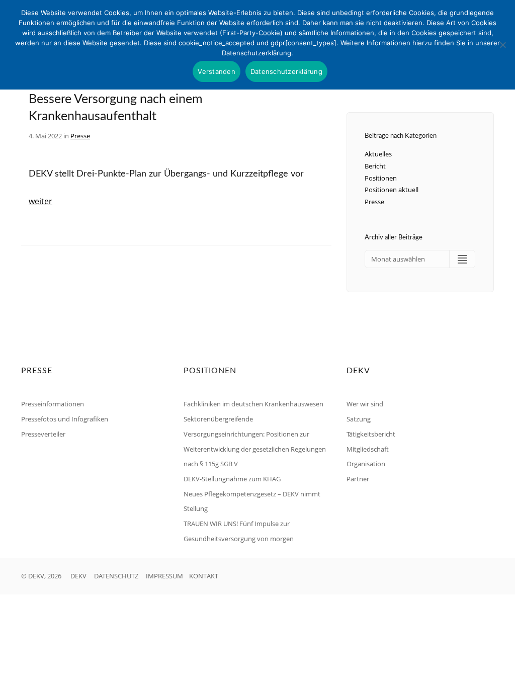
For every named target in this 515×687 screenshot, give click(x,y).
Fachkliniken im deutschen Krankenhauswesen (253, 403)
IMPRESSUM (164, 575)
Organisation (366, 463)
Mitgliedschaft (368, 449)
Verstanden (216, 71)
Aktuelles (378, 153)
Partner (358, 478)
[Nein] (502, 45)
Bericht (375, 165)
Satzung (359, 418)
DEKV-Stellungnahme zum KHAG (232, 478)
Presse (80, 135)
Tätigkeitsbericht (371, 434)
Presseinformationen (52, 403)
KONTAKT (203, 575)
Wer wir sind (365, 403)
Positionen (381, 178)
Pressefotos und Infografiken (64, 418)
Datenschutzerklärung (286, 71)
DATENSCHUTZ (116, 575)
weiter (40, 201)
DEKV (78, 575)
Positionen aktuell (391, 189)
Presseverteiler (43, 434)
